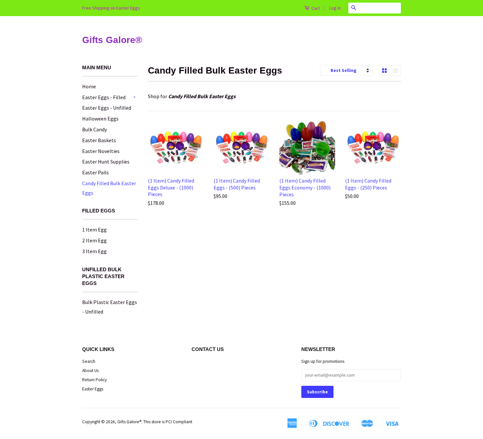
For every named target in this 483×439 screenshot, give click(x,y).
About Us (90, 370)
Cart (315, 8)
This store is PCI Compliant (167, 422)
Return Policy (94, 380)
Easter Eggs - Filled (104, 97)
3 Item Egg (94, 251)
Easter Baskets (99, 140)
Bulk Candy (94, 129)
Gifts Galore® (112, 40)
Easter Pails (95, 172)
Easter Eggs (92, 389)
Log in (335, 8)
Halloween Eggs (100, 118)
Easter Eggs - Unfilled (106, 107)
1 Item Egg (94, 229)
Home (89, 86)
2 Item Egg (94, 240)
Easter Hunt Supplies (105, 161)
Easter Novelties (101, 151)
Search (88, 361)
